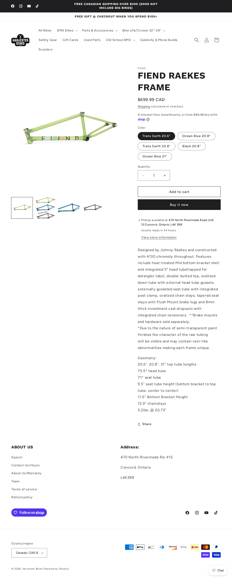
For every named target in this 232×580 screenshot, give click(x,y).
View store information (158, 237)
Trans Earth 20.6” (156, 136)
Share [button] (146, 424)
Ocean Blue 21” (155, 156)
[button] (67, 30)
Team (15, 481)
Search (16, 457)
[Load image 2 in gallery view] (45, 208)
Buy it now (179, 205)
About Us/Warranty (26, 473)
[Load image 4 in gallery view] (92, 208)
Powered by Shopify (56, 568)
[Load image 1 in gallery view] (22, 208)
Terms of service (24, 489)
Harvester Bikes (32, 568)
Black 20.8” (191, 146)
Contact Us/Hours (25, 465)
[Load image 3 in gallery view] (69, 208)
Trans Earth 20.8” (157, 146)
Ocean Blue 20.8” (196, 136)
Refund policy (22, 497)
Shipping (144, 106)
